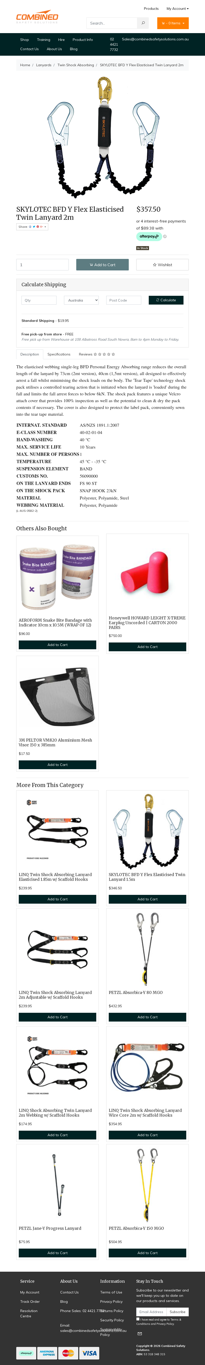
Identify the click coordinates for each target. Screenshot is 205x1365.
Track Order (30, 1301)
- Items (174, 23)
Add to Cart (104, 264)
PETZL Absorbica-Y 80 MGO (136, 992)
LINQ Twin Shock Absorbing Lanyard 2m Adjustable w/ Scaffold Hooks (55, 995)
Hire (61, 39)
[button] (162, 264)
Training (43, 39)
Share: (23, 227)
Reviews (86, 354)
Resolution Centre (29, 1313)
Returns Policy (111, 1311)
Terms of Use (111, 1292)
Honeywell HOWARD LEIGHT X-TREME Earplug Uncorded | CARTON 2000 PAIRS (147, 623)
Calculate (168, 300)
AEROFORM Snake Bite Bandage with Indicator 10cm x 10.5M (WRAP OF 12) (55, 622)
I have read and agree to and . (158, 1322)
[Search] (143, 23)
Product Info (83, 39)
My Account (176, 8)
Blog (74, 49)
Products (151, 8)
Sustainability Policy (111, 1332)
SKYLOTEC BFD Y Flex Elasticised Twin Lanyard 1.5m (147, 877)
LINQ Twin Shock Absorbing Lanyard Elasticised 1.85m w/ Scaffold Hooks (55, 877)
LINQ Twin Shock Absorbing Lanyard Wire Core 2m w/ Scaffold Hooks (145, 1113)
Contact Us (29, 49)
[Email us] (139, 1333)
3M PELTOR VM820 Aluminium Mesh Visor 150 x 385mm (55, 742)
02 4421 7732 (114, 44)
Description (29, 354)
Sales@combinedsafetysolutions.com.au (155, 39)
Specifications (59, 354)
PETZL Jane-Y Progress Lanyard (50, 1228)
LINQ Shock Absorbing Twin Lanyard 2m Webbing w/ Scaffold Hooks (55, 1113)
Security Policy (112, 1320)
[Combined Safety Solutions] (37, 16)
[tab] (29, 354)
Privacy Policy (111, 1301)
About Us (54, 49)
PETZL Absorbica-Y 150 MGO (136, 1228)
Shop (24, 39)
